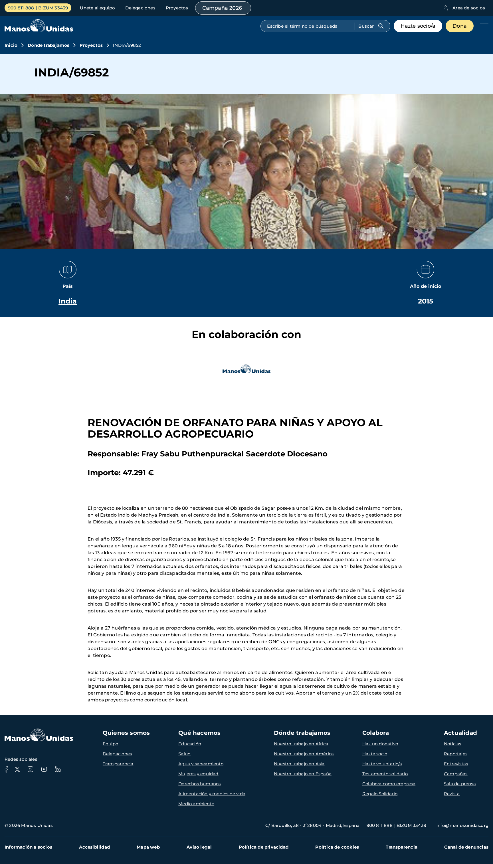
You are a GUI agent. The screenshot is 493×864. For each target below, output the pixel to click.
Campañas (456, 773)
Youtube (44, 769)
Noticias (452, 743)
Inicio (11, 45)
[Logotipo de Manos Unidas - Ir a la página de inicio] (39, 30)
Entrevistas (456, 763)
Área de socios (468, 8)
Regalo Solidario (379, 793)
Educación (189, 743)
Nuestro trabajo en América (304, 753)
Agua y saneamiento (200, 763)
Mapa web (148, 847)
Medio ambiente (196, 803)
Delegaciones (140, 8)
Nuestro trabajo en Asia (299, 763)
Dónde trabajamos (48, 45)
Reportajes (455, 753)
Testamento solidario (385, 773)
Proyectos (177, 8)
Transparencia (118, 763)
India (67, 301)
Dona (459, 26)
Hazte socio (374, 753)
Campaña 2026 (222, 8)
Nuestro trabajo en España (303, 773)
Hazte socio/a (418, 26)
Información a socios (28, 847)
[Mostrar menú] (482, 26)
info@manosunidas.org (462, 825)
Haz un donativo (380, 743)
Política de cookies (337, 847)
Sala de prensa (460, 783)
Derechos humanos (199, 783)
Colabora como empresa (388, 783)
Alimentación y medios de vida (211, 793)
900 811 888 (21, 8)
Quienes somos (126, 732)
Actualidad (460, 732)
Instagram (30, 769)
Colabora (375, 732)
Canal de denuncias (466, 847)
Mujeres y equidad (198, 773)
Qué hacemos (199, 732)
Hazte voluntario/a (382, 763)
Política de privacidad (263, 847)
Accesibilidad (94, 847)
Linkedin (57, 769)
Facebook (6, 769)
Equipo (110, 743)
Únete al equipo (97, 8)
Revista (452, 793)
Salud (184, 753)
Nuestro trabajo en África (301, 743)
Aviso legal (199, 847)
